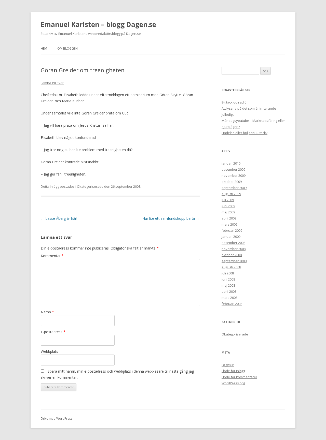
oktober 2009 (232, 181)
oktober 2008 (232, 255)
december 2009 (233, 169)
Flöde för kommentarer (239, 377)
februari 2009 (232, 230)
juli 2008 (228, 273)
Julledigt (228, 114)
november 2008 (234, 248)
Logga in (228, 364)
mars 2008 (229, 297)
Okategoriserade (90, 186)
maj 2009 (228, 212)
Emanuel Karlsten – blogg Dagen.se (98, 24)
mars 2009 (229, 224)
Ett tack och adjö (234, 102)
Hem (44, 48)
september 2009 (234, 187)
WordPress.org (233, 383)
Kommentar (52, 255)
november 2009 (234, 175)
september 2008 (234, 261)
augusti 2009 (231, 194)
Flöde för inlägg (233, 371)
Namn (47, 312)
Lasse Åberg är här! (59, 218)
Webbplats (49, 351)
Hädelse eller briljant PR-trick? (244, 132)
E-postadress (53, 331)
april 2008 (229, 291)
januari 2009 (231, 236)
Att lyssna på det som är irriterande (249, 108)
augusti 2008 (231, 267)
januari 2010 (231, 163)
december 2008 (233, 242)
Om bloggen (67, 48)
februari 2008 (232, 303)
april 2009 (229, 218)
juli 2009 (228, 200)
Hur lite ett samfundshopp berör (171, 218)
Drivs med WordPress (56, 418)
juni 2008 (228, 279)
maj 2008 (228, 285)
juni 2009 (228, 206)
